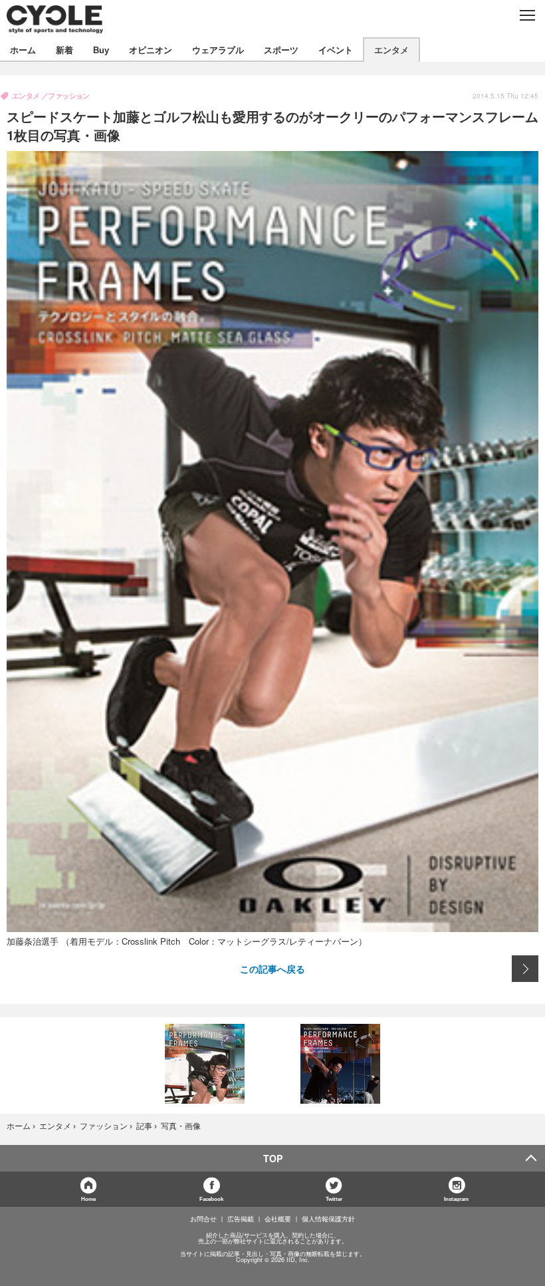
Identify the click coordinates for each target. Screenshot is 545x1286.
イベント (335, 49)
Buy (101, 49)
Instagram (456, 1199)
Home (88, 1199)
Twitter (334, 1199)
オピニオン (150, 49)
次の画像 (525, 968)
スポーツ (281, 49)
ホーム (23, 49)
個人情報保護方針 (328, 1218)
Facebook (211, 1199)
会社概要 (278, 1218)
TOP (272, 1158)
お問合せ (203, 1218)
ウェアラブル (218, 49)
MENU (526, 15)
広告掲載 (240, 1218)
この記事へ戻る (272, 968)
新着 (64, 49)
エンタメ (391, 49)
